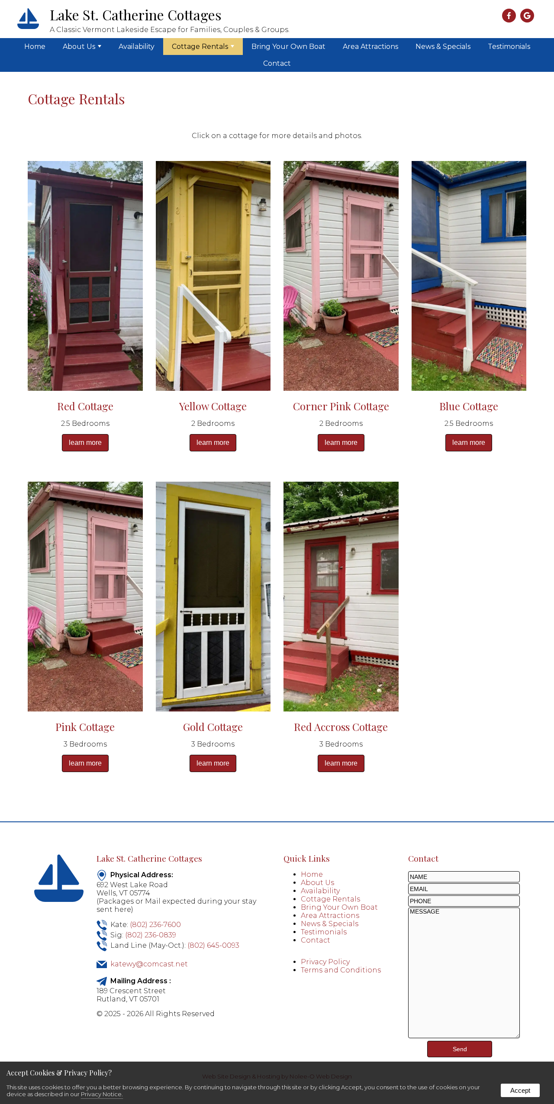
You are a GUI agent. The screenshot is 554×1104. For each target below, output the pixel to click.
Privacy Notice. (102, 1094)
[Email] (464, 889)
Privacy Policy (325, 962)
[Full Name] (464, 876)
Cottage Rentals (200, 46)
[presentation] (510, 16)
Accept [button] (520, 1090)
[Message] (464, 1036)
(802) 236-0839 (150, 935)
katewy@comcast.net (149, 964)
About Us (79, 46)
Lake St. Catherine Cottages (149, 858)
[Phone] (464, 901)
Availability (137, 46)
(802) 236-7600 (155, 925)
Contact (277, 63)
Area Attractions (370, 46)
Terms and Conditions (341, 970)
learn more (85, 442)
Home (34, 46)
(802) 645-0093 (213, 945)
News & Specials (443, 46)
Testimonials (509, 46)
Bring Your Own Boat (288, 46)
